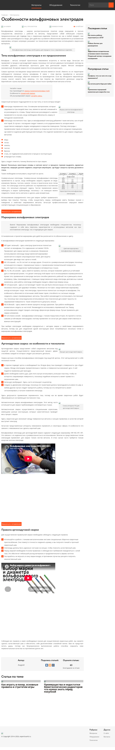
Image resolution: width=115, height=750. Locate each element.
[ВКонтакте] (46, 665)
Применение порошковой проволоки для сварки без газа (99, 91)
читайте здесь (36, 96)
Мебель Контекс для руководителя (95, 44)
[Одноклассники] (50, 665)
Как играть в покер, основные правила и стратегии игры (19, 686)
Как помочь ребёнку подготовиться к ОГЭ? (96, 36)
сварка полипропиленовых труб (36, 91)
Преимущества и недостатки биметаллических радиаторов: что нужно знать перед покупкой (63, 688)
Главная (4, 15)
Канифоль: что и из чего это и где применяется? (99, 77)
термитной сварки (28, 93)
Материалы (14, 15)
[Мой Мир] (53, 665)
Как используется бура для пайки (99, 84)
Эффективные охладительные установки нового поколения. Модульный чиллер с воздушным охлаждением (99, 55)
